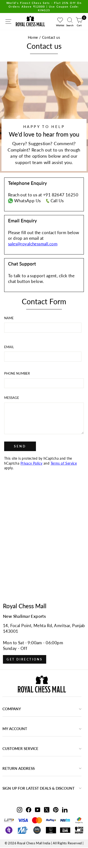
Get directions (25, 659)
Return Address (18, 768)
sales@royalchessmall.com (32, 243)
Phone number (17, 373)
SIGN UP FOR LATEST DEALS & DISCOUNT (38, 788)
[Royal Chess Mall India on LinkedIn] (64, 809)
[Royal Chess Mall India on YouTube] (37, 809)
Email (9, 347)
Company (11, 709)
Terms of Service (64, 463)
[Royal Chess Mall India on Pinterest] (55, 809)
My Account (14, 728)
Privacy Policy (32, 463)
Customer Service (20, 748)
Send (20, 446)
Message (11, 398)
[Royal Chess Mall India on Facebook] (28, 809)
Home (33, 37)
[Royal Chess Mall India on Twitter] (46, 809)
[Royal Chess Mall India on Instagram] (19, 809)
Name (9, 318)
